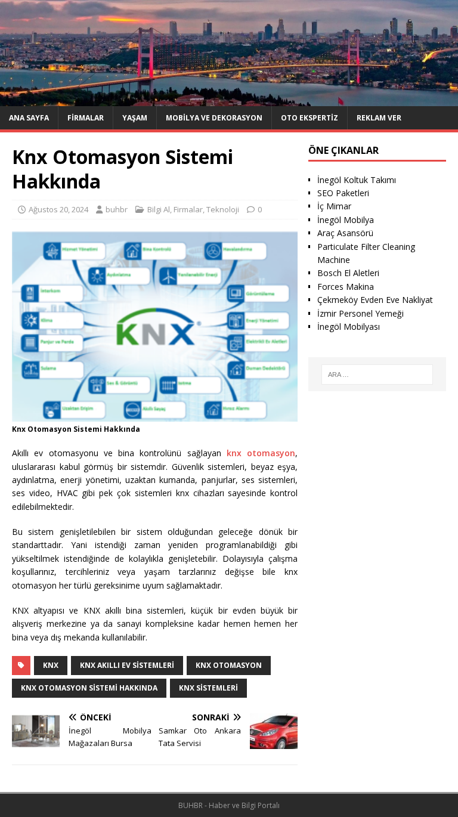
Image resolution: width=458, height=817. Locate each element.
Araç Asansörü (345, 233)
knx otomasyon (261, 453)
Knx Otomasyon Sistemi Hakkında (89, 688)
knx (50, 665)
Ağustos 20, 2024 (58, 209)
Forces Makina (345, 286)
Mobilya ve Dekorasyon (214, 118)
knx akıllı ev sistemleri (127, 665)
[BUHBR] (229, 98)
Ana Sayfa (29, 118)
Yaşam (134, 118)
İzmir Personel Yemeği (360, 313)
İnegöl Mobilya (345, 219)
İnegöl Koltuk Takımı (356, 179)
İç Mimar (334, 206)
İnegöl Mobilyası (348, 326)
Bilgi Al (158, 209)
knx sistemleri (208, 688)
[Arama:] (377, 374)
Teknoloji (222, 209)
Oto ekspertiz (309, 118)
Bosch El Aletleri (348, 272)
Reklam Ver (379, 118)
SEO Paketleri (343, 193)
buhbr (117, 209)
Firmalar (85, 118)
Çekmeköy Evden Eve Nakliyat (375, 299)
